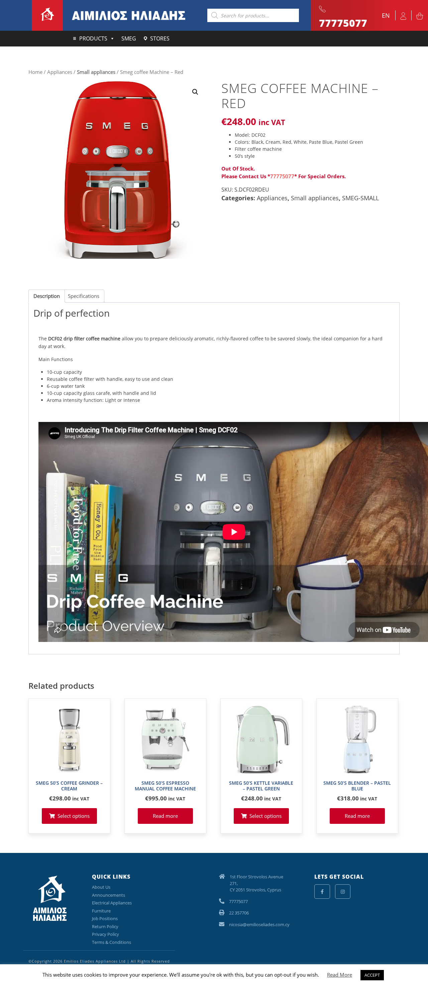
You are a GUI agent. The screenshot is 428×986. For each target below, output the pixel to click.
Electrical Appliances (112, 903)
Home (35, 72)
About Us (101, 887)
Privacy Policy (105, 934)
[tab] (46, 296)
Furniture (101, 911)
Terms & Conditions (111, 942)
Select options (74, 815)
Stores (160, 38)
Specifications (83, 296)
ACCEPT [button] (372, 975)
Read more (165, 815)
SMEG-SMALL (360, 198)
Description (46, 296)
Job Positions (105, 918)
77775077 (282, 176)
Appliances (59, 72)
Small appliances (96, 72)
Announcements (108, 895)
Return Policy (105, 926)
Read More (339, 974)
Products (93, 38)
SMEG (128, 38)
